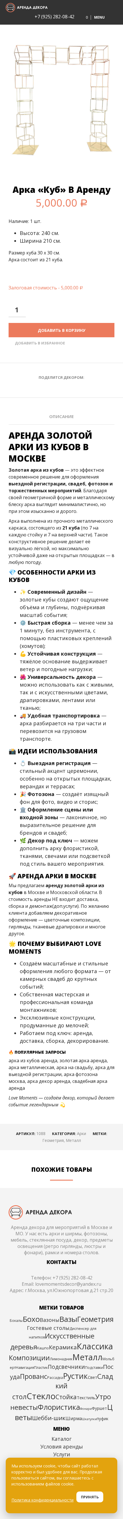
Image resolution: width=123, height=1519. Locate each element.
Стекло (41, 1396)
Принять (90, 1497)
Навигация (25, 1367)
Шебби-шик (49, 1418)
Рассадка (55, 1377)
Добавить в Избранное (40, 343)
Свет (92, 1377)
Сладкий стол (62, 1386)
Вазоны (49, 1319)
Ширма (74, 1418)
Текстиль (86, 1397)
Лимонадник (61, 1359)
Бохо (31, 1319)
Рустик (75, 1376)
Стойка (66, 1397)
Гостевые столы (48, 1327)
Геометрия (53, 1140)
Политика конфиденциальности (42, 1500)
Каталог (61, 1438)
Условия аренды (61, 1446)
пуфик (102, 1418)
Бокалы (16, 1320)
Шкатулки (89, 1419)
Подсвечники (66, 1367)
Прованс (33, 1376)
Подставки (94, 1367)
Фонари (86, 1409)
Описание (61, 416)
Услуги (61, 1454)
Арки (81, 1133)
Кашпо (43, 1348)
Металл (73, 1140)
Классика (95, 1346)
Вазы (68, 1319)
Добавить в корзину (61, 330)
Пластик (41, 1367)
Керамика (63, 1347)
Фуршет (99, 1408)
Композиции (29, 1357)
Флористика (59, 1407)
